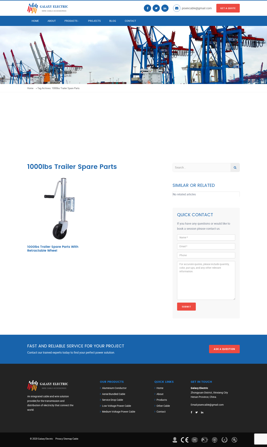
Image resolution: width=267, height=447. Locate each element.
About (52, 20)
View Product (61, 214)
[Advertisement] (133, 119)
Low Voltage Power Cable (116, 405)
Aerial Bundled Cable (113, 394)
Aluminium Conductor (114, 388)
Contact (130, 20)
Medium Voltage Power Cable (118, 411)
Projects (94, 20)
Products (70, 20)
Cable (75, 438)
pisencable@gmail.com (197, 8)
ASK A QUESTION (224, 349)
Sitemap (67, 438)
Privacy (59, 438)
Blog (112, 20)
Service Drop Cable (112, 399)
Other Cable (163, 405)
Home (35, 20)
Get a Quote (228, 8)
